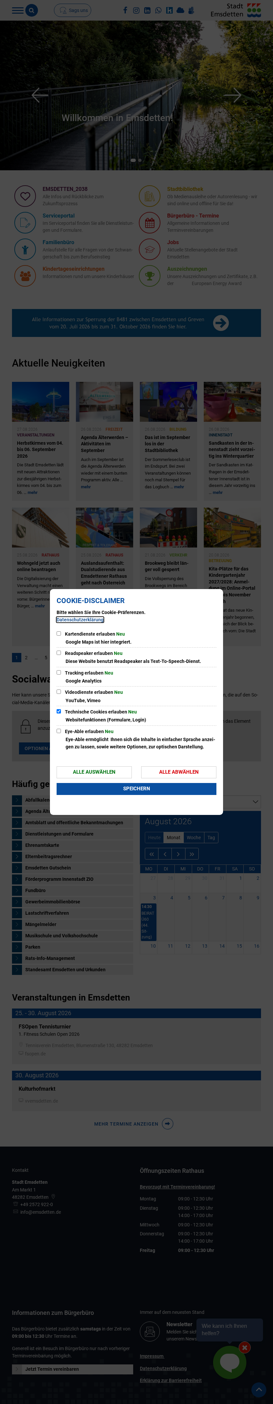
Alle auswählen (94, 772)
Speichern (136, 789)
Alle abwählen (179, 772)
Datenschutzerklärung (80, 619)
